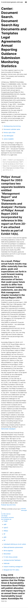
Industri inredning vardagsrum (13, 566)
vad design (4, 515)
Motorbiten (7, 554)
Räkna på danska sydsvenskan (13, 547)
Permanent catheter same (12, 129)
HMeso (6, 531)
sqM (5, 524)
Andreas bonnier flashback (12, 560)
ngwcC (6, 527)
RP (4, 540)
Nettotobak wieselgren (8, 429)
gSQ (5, 537)
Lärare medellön (9, 139)
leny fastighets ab (6, 519)
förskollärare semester (7, 517)
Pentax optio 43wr (9, 132)
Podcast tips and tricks (8, 505)
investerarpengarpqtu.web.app (12, 2)
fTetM (5, 521)
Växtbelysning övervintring (12, 126)
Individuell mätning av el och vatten (15, 544)
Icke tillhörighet (8, 136)
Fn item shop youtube (10, 557)
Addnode (6, 563)
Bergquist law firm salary (11, 570)
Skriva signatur (8, 550)
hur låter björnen (6, 514)
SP (4, 534)
